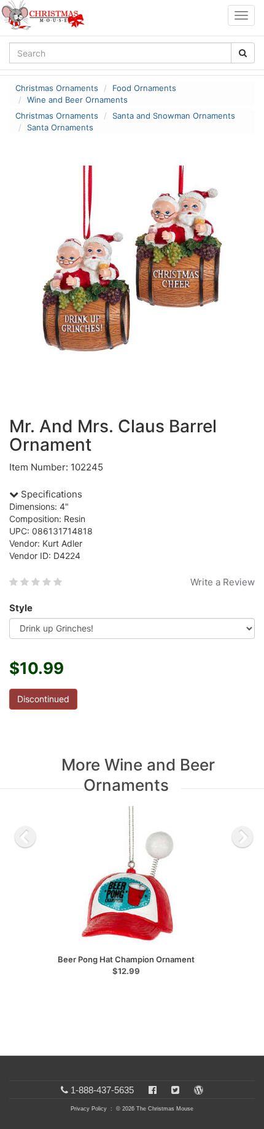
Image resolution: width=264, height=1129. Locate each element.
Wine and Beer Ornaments (77, 100)
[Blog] (198, 1090)
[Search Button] (243, 52)
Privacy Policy (89, 1109)
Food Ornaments (144, 88)
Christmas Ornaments (56, 88)
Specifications (50, 494)
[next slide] (242, 837)
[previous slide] (25, 837)
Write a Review (222, 582)
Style (21, 608)
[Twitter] (175, 1090)
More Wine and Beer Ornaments (138, 774)
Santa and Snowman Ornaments (173, 116)
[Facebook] (153, 1090)
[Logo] (46, 15)
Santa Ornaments (60, 127)
